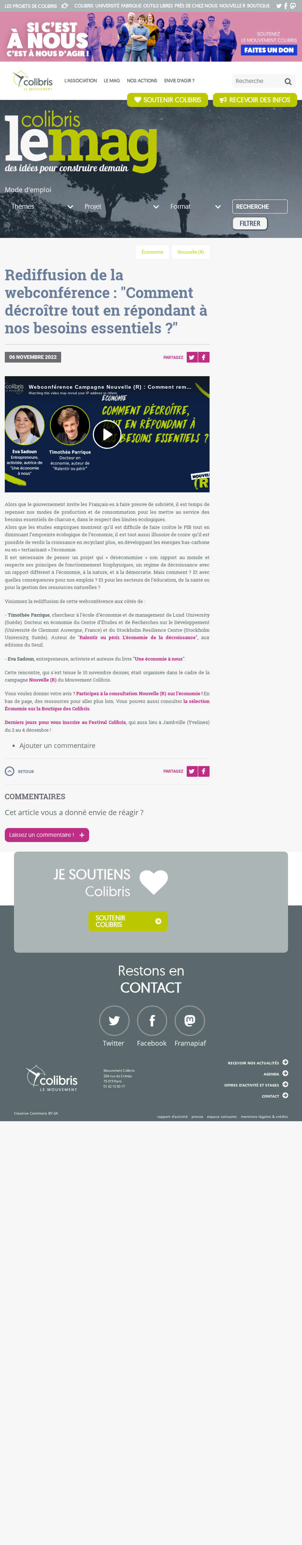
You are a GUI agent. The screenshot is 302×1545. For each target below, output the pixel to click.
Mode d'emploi (28, 189)
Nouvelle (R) (191, 252)
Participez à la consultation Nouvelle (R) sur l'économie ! (139, 693)
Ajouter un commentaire (57, 745)
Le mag (112, 80)
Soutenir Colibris (172, 100)
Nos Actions (142, 80)
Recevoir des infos (259, 100)
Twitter (192, 357)
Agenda (271, 1074)
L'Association (80, 80)
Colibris (31, 6)
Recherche (252, 206)
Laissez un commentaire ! (41, 834)
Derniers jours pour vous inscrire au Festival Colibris (65, 722)
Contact (270, 1096)
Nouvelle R (232, 5)
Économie (152, 252)
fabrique (131, 5)
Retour (26, 771)
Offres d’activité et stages (251, 1085)
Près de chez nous (196, 5)
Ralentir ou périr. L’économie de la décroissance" (138, 637)
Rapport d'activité (172, 1116)
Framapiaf (189, 1043)
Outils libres (158, 5)
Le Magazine (81, 142)
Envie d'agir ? (179, 80)
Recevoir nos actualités (253, 1063)
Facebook (203, 357)
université (107, 5)
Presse (197, 1116)
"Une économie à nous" (159, 659)
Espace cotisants (222, 1116)
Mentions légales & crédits (264, 1116)
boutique (258, 5)
